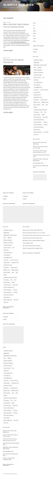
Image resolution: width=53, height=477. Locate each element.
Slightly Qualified (18, 4)
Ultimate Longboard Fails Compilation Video (33, 248)
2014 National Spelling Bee (18, 42)
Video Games (37, 129)
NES (47, 104)
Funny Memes (37, 84)
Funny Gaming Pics (38, 82)
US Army (46, 124)
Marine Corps (37, 102)
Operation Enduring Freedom (40, 109)
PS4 (45, 112)
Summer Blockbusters (39, 119)
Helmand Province (38, 97)
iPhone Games (44, 99)
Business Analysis (38, 70)
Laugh (34, 30)
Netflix (35, 107)
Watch (34, 33)
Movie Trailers (37, 104)
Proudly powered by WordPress (10, 473)
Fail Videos (36, 80)
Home (34, 23)
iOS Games (36, 99)
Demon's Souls (37, 77)
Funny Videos (37, 92)
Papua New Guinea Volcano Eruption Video (32, 238)
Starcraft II (45, 117)
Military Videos (45, 102)
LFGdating (35, 49)
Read (34, 36)
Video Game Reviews (39, 127)
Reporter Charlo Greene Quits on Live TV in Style (34, 232)
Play (34, 28)
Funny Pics (36, 89)
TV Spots (45, 122)
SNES (43, 114)
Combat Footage (38, 75)
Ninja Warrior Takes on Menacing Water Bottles (34, 240)
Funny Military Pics (38, 87)
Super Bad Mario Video (38, 163)
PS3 (42, 112)
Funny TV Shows (44, 89)
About (34, 41)
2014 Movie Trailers (38, 60)
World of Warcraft (38, 132)
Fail (43, 77)
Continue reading (7, 50)
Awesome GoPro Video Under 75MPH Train (32, 230)
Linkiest (35, 51)
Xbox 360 (46, 132)
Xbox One (36, 134)
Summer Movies (37, 122)
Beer (35, 67)
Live (34, 25)
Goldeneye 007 (37, 94)
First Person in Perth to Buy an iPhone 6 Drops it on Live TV (36, 235)
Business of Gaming (38, 72)
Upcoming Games (38, 124)
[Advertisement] (40, 177)
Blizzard (39, 67)
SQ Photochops (37, 117)
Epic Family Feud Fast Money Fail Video (32, 245)
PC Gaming (36, 112)
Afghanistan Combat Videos (40, 65)
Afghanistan (36, 62)
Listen (34, 38)
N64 (43, 104)
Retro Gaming (37, 114)
